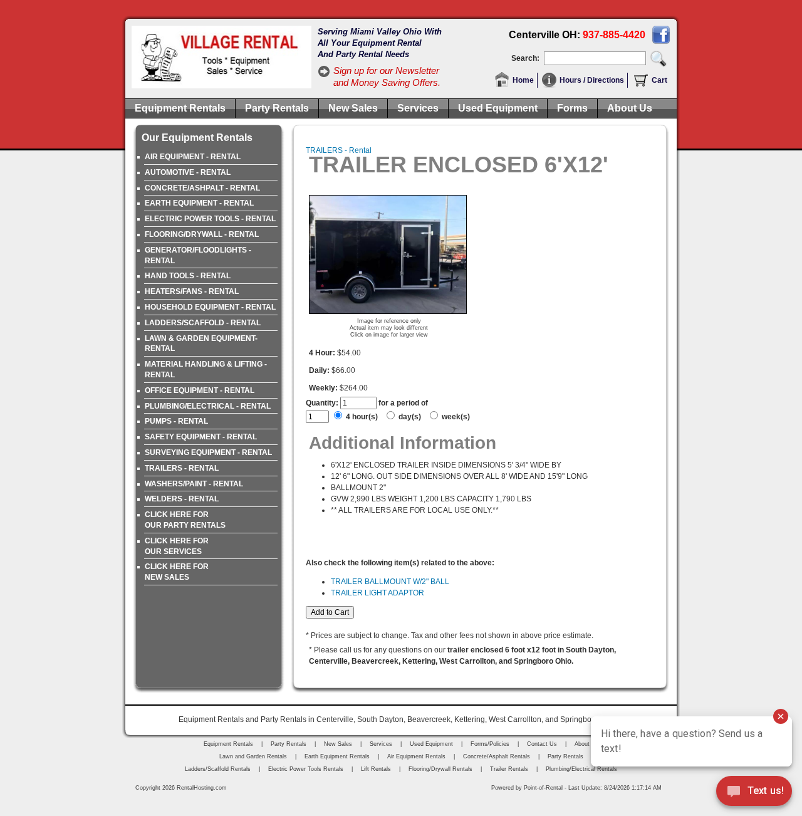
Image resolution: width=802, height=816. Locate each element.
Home (523, 80)
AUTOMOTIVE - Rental (188, 172)
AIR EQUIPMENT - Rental (193, 156)
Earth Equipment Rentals (337, 756)
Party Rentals (277, 108)
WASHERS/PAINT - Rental (194, 483)
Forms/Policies (490, 744)
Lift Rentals (376, 769)
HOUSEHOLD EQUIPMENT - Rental (210, 307)
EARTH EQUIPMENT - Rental (199, 203)
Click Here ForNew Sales (177, 572)
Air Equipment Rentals (416, 756)
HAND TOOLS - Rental (188, 275)
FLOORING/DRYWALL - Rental (202, 234)
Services (418, 108)
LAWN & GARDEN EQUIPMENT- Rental (201, 343)
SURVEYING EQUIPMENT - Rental (208, 452)
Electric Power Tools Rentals (305, 769)
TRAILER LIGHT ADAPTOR (377, 592)
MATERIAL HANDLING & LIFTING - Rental (206, 369)
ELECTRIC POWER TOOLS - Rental (210, 218)
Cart (659, 80)
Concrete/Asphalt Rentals (496, 756)
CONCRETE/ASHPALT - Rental (202, 188)
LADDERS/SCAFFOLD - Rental (203, 322)
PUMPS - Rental (176, 421)
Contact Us (542, 744)
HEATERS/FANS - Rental (192, 291)
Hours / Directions (592, 80)
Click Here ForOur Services (177, 546)
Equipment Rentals (180, 108)
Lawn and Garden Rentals (253, 756)
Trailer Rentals (509, 769)
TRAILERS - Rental (182, 468)
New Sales (353, 108)
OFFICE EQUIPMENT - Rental (199, 390)
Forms (572, 108)
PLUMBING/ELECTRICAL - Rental (208, 406)
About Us (629, 108)
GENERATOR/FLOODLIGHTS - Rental (198, 255)
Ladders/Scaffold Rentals (218, 769)
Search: (525, 58)
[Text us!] (754, 792)
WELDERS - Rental (182, 498)
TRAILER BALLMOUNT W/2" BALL (390, 581)
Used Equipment (498, 108)
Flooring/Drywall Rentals (440, 769)
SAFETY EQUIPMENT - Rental (201, 436)
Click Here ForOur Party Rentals (185, 520)
